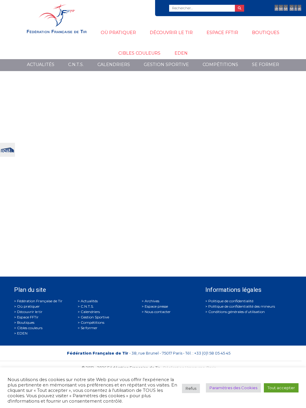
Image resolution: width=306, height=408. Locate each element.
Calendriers (113, 64)
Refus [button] (191, 388)
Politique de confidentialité (230, 301)
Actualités (40, 64)
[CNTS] (7, 149)
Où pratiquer (118, 32)
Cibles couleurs (139, 53)
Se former (265, 64)
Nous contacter (158, 311)
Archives (152, 301)
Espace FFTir (222, 32)
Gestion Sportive (166, 64)
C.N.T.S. (76, 64)
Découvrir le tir (171, 32)
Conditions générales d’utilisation (236, 311)
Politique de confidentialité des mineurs (241, 306)
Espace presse (156, 306)
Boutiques (265, 32)
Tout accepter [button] (281, 387)
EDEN (181, 53)
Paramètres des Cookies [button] (233, 387)
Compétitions (220, 64)
